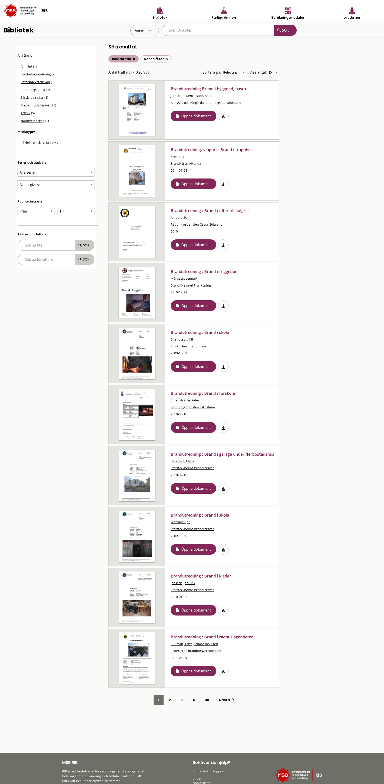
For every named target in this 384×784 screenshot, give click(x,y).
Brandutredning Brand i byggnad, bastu (208, 88)
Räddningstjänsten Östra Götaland (196, 224)
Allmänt (26, 66)
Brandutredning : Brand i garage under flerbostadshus (222, 454)
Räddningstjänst (33, 90)
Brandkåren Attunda (186, 163)
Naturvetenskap (32, 121)
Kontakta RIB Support (208, 771)
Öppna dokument (196, 116)
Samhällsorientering (36, 74)
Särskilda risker (32, 97)
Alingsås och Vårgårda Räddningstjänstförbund (206, 102)
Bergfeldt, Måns (182, 461)
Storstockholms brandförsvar (192, 468)
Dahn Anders (205, 96)
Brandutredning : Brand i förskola (203, 393)
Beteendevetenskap (35, 82)
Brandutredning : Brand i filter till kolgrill (210, 210)
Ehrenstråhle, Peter (185, 400)
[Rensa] (167, 58)
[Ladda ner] (223, 116)
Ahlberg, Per (180, 217)
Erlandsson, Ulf (182, 339)
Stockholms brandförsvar (189, 346)
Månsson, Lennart (184, 278)
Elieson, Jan (179, 156)
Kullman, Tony (181, 644)
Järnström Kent (182, 96)
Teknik (25, 113)
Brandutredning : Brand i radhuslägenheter (212, 637)
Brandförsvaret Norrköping (191, 285)
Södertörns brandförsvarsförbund (196, 651)
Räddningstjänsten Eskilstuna (193, 407)
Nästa (225, 699)
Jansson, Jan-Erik (183, 583)
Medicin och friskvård (37, 105)
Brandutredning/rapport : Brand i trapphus (212, 149)
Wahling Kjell (180, 522)
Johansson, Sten (206, 644)
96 (207, 699)
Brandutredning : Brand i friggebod (204, 271)
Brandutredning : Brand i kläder (201, 576)
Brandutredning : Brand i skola (200, 332)
